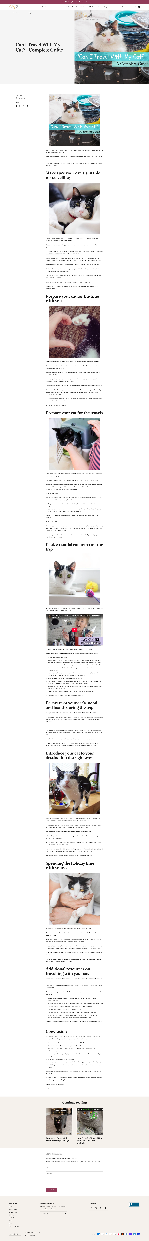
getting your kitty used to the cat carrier (65, 484)
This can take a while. (63, 845)
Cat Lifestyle (16, 13)
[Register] (65, 1213)
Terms (10, 1207)
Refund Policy (13, 1212)
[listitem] (16, 106)
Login (130, 7)
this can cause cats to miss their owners (64, 379)
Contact (11, 1218)
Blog (105, 7)
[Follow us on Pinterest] (100, 1208)
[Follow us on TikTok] (105, 1208)
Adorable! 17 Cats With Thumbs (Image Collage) (57, 1139)
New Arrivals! (46, 7)
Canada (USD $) (14, 1234)
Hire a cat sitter (50, 282)
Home (10, 13)
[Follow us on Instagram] (96, 1208)
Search (124, 7)
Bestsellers (56, 7)
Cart (137, 7)
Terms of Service (92, 1162)
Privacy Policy (81, 1162)
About (99, 7)
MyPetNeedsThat (73, 528)
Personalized (65, 7)
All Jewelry (74, 7)
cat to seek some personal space (66, 392)
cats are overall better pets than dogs (84, 939)
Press (10, 1220)
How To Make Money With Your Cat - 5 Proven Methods (89, 1140)
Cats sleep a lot (83, 959)
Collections (92, 7)
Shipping (11, 1215)
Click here (55, 1000)
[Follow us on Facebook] (91, 1208)
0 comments (21, 98)
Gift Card (83, 7)
